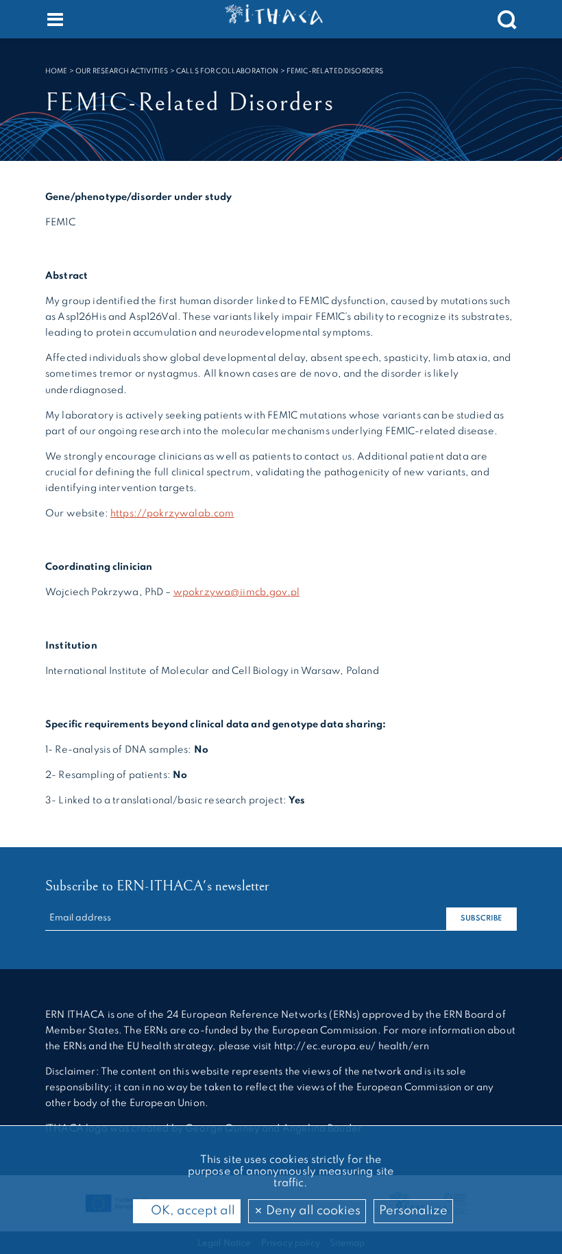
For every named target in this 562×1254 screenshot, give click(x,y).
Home (56, 71)
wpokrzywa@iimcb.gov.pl (236, 592)
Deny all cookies (312, 1211)
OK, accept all (191, 1211)
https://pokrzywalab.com (172, 513)
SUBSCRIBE (481, 919)
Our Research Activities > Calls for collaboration (176, 71)
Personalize (413, 1211)
